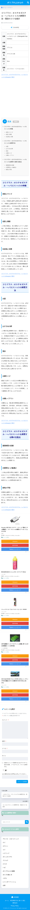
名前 (4, 741)
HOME (16, 897)
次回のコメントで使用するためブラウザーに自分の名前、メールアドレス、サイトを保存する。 (15, 764)
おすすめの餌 (9, 148)
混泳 (7, 151)
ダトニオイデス (7, 856)
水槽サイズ (9, 153)
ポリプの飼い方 (7, 874)
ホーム (7, 900)
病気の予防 (9, 169)
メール (5, 748)
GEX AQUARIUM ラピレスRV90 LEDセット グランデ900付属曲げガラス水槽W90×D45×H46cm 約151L (14, 680)
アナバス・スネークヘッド (11, 839)
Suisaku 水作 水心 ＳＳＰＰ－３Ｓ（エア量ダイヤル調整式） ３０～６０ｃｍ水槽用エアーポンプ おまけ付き (14, 529)
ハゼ (4, 867)
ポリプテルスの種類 (9, 871)
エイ (4, 842)
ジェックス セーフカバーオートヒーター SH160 (14, 609)
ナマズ (5, 864)
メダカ (5, 878)
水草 (4, 885)
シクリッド (6, 853)
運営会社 (15, 903)
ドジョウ (5, 860)
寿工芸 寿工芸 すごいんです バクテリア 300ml (13, 572)
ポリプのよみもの (15, 3)
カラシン (5, 846)
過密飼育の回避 (10, 165)
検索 (27, 822)
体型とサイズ (9, 132)
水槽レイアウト (10, 155)
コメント (5, 720)
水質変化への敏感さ (11, 167)
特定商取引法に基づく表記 (17, 900)
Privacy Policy (15, 905)
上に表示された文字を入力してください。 (14, 774)
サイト (4, 755)
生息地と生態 (9, 136)
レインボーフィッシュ (9, 882)
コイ (4, 849)
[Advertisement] (15, 96)
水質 (7, 146)
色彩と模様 (9, 134)
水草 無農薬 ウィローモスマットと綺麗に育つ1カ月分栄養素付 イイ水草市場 (14, 644)
